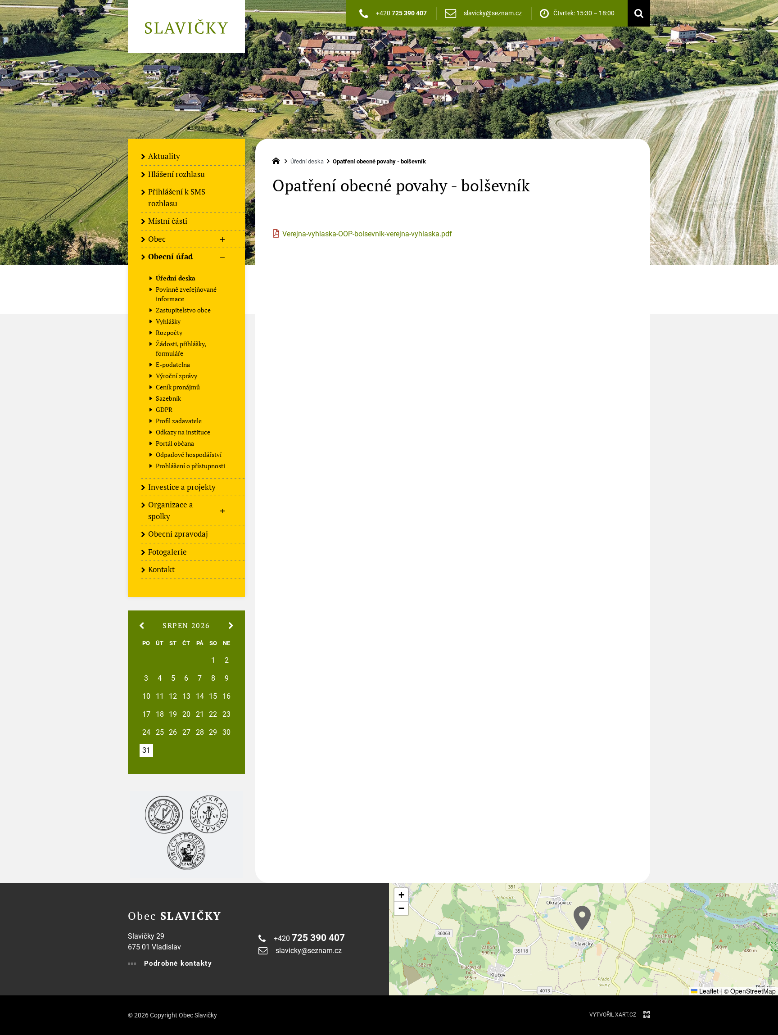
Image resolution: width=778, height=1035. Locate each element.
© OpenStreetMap (750, 990)
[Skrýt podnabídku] (222, 257)
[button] (582, 918)
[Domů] (278, 159)
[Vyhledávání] (636, 13)
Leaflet (708, 990)
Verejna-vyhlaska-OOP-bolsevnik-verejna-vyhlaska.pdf (367, 234)
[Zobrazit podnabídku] (222, 240)
